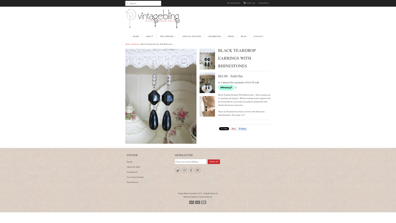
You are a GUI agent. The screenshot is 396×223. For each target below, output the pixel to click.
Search (129, 161)
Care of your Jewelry (135, 177)
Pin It (233, 128)
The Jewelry (168, 36)
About (149, 36)
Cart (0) (251, 3)
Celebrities (214, 36)
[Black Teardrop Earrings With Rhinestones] (207, 59)
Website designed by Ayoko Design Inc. (198, 196)
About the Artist (133, 166)
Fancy (242, 128)
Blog (244, 36)
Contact (258, 36)
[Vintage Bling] (198, 19)
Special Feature (192, 36)
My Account (233, 3)
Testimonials (132, 172)
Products (135, 44)
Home (136, 36)
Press (231, 36)
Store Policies (132, 182)
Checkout (263, 3)
